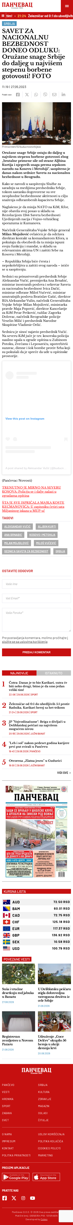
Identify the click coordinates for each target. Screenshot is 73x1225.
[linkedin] (63, 95)
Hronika (8, 1099)
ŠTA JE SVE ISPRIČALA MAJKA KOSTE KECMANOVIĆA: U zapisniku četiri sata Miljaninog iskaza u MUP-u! (33, 507)
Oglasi (42, 1113)
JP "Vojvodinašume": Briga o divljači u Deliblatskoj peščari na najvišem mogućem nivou (37, 725)
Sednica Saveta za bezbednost (26, 551)
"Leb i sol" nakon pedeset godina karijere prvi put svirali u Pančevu (39, 744)
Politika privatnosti (16, 1155)
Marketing (45, 1155)
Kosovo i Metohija (42, 535)
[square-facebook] (4, 1198)
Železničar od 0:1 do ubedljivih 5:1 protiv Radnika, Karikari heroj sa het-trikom (39, 705)
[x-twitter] (13, 1198)
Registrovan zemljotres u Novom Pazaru (17, 1040)
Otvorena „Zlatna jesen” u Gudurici (35, 761)
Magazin (43, 1106)
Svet (5, 1120)
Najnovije (19, 673)
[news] (18, 974)
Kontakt (8, 1148)
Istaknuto (53, 673)
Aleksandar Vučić (17, 526)
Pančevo (35, 751)
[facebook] (17, 95)
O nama (7, 1134)
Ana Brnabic (13, 535)
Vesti (6, 1092)
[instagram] (23, 1198)
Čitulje (43, 1120)
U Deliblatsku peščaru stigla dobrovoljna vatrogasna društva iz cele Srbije (54, 994)
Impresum (8, 1141)
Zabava (7, 1113)
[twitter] (26, 95)
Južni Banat (38, 733)
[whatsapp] (36, 95)
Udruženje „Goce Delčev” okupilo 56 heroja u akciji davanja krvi (52, 1042)
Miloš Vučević (46, 543)
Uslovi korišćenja (51, 1134)
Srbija (9, 24)
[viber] (45, 95)
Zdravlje (44, 1099)
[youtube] (32, 1198)
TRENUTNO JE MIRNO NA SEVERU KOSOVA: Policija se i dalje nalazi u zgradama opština (31, 491)
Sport (34, 694)
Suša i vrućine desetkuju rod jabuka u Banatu (18, 993)
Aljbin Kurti (47, 526)
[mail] (54, 95)
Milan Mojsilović (16, 543)
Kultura (44, 1092)
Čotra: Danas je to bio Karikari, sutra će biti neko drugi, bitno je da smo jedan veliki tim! (38, 686)
